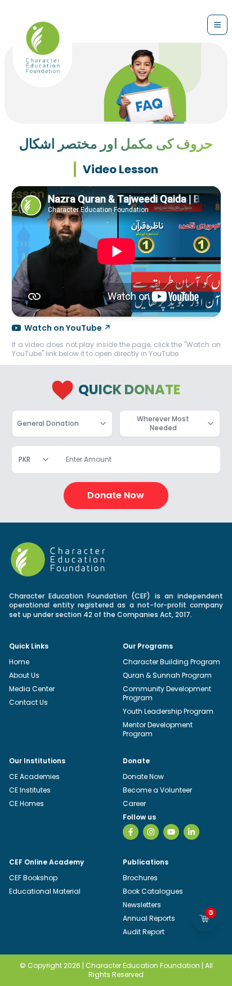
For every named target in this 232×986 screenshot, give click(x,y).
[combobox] (62, 423)
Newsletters (142, 905)
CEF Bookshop (33, 878)
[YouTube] (171, 832)
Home (19, 662)
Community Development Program (167, 693)
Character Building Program (171, 662)
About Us (24, 675)
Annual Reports (149, 918)
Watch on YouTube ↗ (67, 328)
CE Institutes (30, 790)
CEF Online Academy (46, 862)
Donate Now (115, 495)
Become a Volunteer (157, 790)
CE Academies (34, 776)
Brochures (140, 878)
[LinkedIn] (191, 832)
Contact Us (28, 702)
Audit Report (143, 932)
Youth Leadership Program (168, 711)
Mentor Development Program (158, 729)
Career (134, 803)
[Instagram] (151, 832)
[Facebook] (131, 832)
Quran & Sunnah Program (167, 675)
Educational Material (45, 891)
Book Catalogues (153, 891)
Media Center (32, 689)
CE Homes (26, 803)
